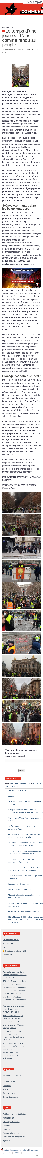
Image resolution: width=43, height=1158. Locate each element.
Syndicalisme (8, 1141)
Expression (33, 1150)
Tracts (5, 1089)
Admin (39, 1155)
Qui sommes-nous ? (11, 940)
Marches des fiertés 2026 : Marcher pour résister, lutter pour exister (14, 1046)
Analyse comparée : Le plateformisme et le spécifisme (12, 1055)
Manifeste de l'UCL (10, 943)
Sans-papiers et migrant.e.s (14, 1137)
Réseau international (11, 1133)
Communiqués (9, 1082)
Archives (14, 784)
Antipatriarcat (8, 1118)
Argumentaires (9, 1093)
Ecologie (6, 1125)
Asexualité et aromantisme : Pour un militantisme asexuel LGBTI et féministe (14, 974)
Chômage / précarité (11, 1122)
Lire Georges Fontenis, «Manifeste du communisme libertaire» (14, 1000)
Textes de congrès (10, 1097)
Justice (11, 796)
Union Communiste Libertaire (16, 1150)
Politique (6, 1129)
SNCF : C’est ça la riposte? (19, 890)
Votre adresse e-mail (16, 756)
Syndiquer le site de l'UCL (15, 951)
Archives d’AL (25, 784)
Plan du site (8, 955)
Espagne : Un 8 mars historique (21, 884)
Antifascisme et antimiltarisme (15, 1114)
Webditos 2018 (11, 786)
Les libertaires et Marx (17, 790)
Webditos (7, 1086)
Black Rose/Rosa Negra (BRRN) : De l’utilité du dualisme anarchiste (13, 1018)
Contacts (6, 947)
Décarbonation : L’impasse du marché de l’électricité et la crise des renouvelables (15, 990)
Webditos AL (37, 784)
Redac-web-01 (27, 50)
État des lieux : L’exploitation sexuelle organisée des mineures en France (14, 1009)
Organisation (6, 1153)
